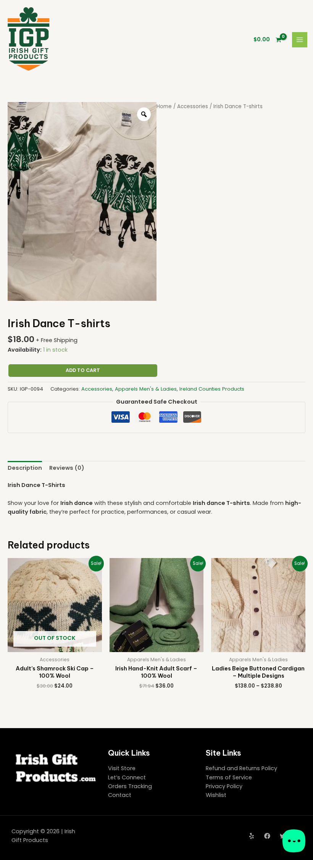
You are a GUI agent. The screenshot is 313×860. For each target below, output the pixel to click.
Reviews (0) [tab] (66, 468)
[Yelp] (251, 836)
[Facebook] (267, 836)
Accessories (192, 106)
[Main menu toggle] (299, 39)
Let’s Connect (127, 777)
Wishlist (216, 795)
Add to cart (83, 370)
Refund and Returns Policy (241, 768)
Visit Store (122, 768)
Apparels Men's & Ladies (146, 389)
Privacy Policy (224, 786)
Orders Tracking (130, 786)
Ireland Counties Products (211, 389)
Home (164, 106)
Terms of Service (229, 777)
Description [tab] (25, 468)
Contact (119, 795)
